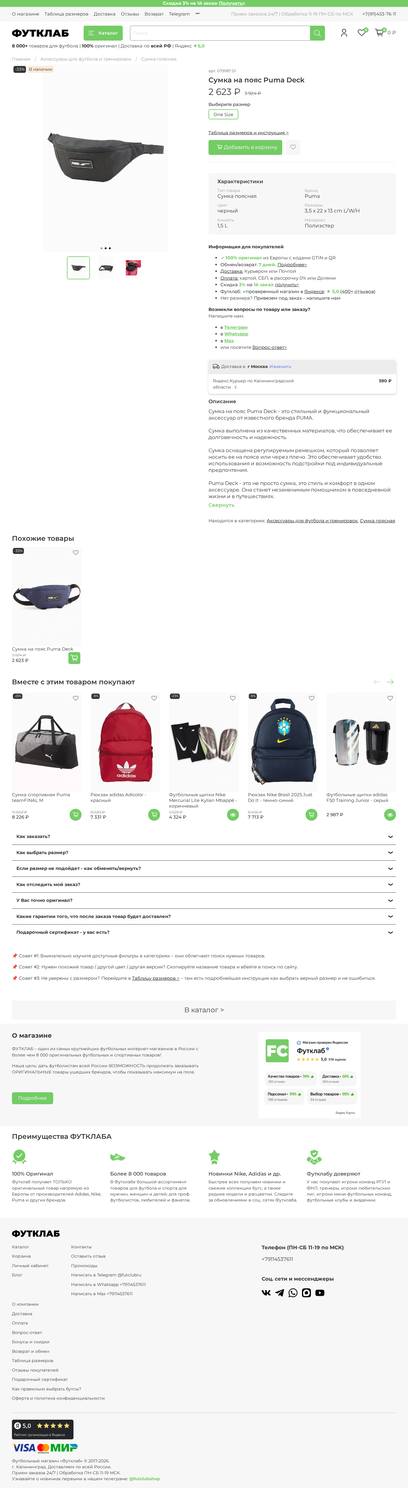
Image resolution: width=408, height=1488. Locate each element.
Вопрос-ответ (27, 1332)
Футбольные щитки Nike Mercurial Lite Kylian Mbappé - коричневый (203, 800)
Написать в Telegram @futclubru (106, 1275)
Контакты (81, 1246)
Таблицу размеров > (156, 978)
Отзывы (130, 14)
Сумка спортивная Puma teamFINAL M (41, 797)
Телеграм (236, 327)
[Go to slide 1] (101, 248)
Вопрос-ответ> (269, 347)
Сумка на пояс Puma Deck (42, 649)
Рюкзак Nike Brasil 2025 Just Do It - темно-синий (280, 797)
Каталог (108, 33)
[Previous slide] (21, 158)
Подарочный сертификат (40, 1379)
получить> (287, 284)
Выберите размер (229, 104)
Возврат (154, 14)
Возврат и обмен (30, 1351)
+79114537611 (277, 1259)
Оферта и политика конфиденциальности (58, 1398)
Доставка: (231, 271)
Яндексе (314, 291)
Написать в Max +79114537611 (102, 1293)
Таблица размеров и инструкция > (248, 132)
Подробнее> (292, 264)
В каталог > (204, 1010)
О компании (25, 1304)
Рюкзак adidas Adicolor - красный (118, 797)
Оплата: (229, 278)
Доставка (105, 14)
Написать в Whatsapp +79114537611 (108, 1284)
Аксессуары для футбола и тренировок (85, 59)
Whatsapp (236, 334)
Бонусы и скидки (31, 1341)
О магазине (25, 14)
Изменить (280, 366)
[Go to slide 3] (110, 248)
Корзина (21, 1256)
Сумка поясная (159, 59)
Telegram (179, 14)
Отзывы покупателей (35, 1370)
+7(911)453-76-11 (379, 14)
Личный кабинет (30, 1265)
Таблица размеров (66, 14)
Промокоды (84, 1265)
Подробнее (32, 1098)
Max (229, 340)
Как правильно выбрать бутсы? (46, 1389)
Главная (21, 59)
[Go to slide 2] (106, 248)
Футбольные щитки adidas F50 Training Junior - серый (357, 797)
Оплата (20, 1323)
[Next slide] (190, 158)
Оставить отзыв (88, 1256)
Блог (17, 1275)
